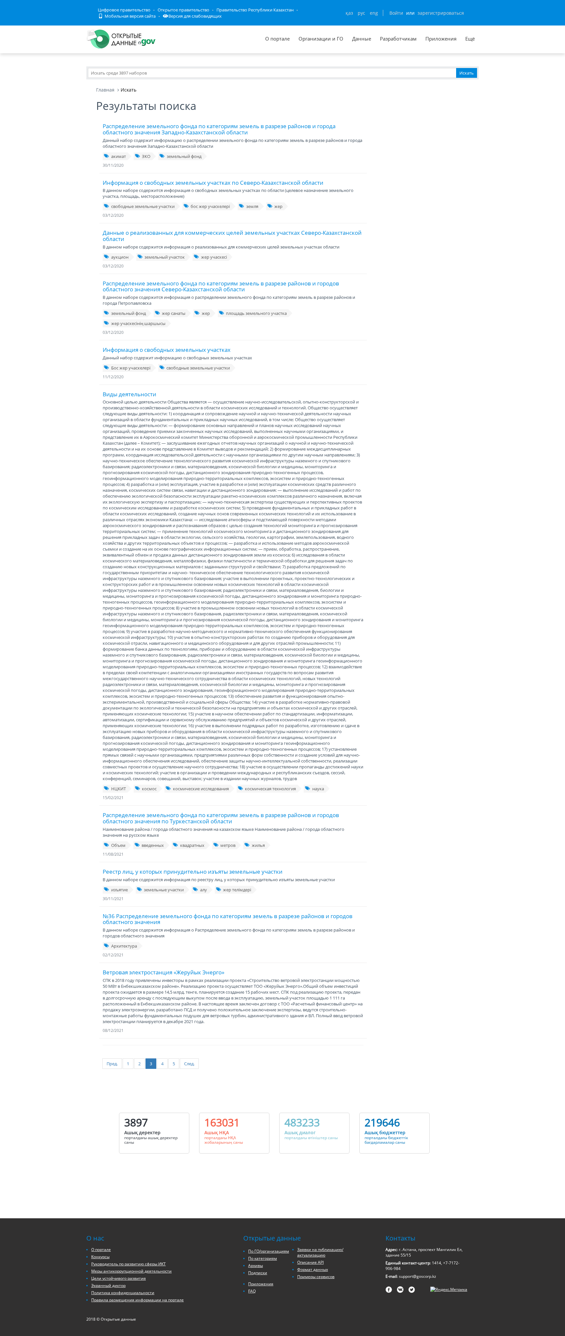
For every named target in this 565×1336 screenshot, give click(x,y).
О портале (277, 38)
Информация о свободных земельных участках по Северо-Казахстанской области (213, 182)
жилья (258, 845)
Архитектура (124, 946)
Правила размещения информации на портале (137, 1300)
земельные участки (164, 890)
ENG (374, 13)
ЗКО (146, 156)
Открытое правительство (183, 10)
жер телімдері (237, 890)
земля (252, 206)
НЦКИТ (118, 789)
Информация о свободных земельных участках (167, 349)
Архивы (255, 1265)
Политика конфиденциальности (122, 1292)
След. (189, 1064)
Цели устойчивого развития (118, 1278)
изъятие (119, 890)
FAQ (252, 1291)
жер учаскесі (214, 257)
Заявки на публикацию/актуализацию (320, 1252)
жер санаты (173, 313)
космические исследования (201, 789)
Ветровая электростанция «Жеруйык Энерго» (163, 972)
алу (203, 890)
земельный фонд (184, 156)
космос (149, 789)
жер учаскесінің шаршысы (138, 323)
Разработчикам (398, 38)
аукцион (119, 257)
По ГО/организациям (268, 1251)
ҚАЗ (349, 13)
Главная (105, 90)
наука (318, 789)
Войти (396, 13)
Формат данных (312, 1269)
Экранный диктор (108, 1285)
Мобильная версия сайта (130, 16)
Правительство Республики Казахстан (255, 10)
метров (227, 845)
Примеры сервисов (315, 1276)
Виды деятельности (129, 394)
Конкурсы (100, 1256)
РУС (361, 13)
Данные (361, 38)
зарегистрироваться (441, 13)
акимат (118, 156)
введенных (153, 845)
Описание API (310, 1262)
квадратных (192, 845)
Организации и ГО (321, 38)
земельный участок (165, 257)
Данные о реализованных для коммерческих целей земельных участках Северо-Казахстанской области (232, 236)
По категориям (262, 1258)
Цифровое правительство (124, 10)
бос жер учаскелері (210, 206)
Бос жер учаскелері (130, 368)
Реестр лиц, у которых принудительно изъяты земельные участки (192, 871)
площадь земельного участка (256, 313)
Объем (118, 845)
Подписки (257, 1273)
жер (278, 206)
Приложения (440, 38)
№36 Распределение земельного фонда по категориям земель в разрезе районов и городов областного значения (227, 919)
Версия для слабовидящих (195, 16)
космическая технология (270, 789)
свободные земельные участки (143, 206)
